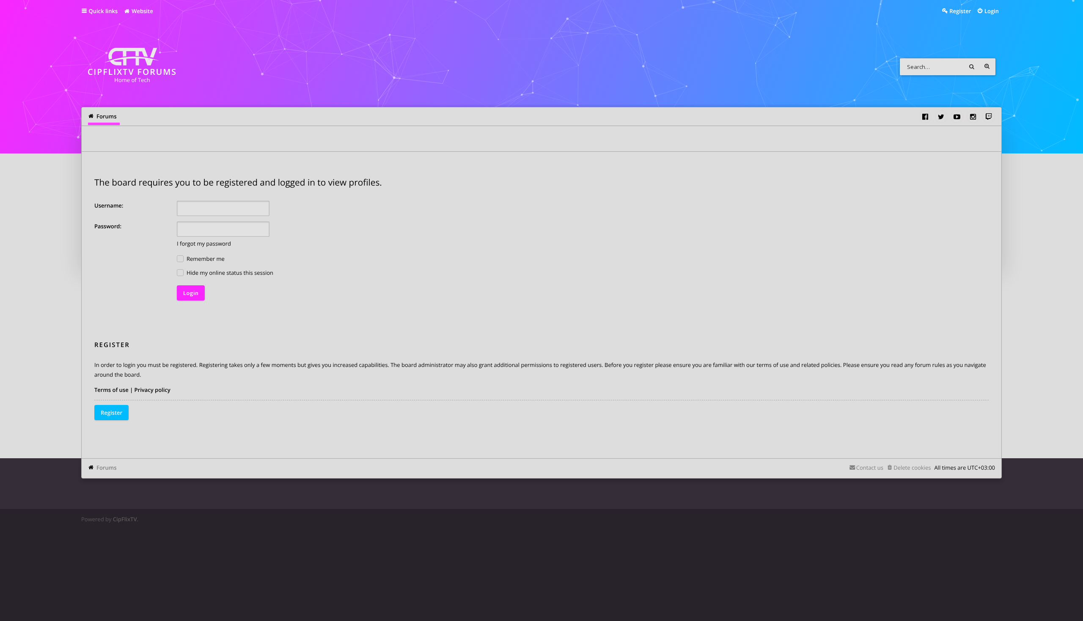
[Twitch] (988, 116)
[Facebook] (925, 116)
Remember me (205, 259)
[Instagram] (973, 116)
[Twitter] (941, 116)
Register (111, 412)
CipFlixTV (125, 519)
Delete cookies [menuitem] (912, 467)
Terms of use (111, 390)
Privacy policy (152, 390)
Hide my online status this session (229, 272)
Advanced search (987, 66)
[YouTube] (957, 116)
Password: (107, 226)
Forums (106, 467)
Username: (108, 205)
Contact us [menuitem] (869, 467)
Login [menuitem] (991, 11)
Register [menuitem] (960, 11)
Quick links (103, 11)
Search (971, 66)
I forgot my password (204, 243)
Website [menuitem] (141, 11)
